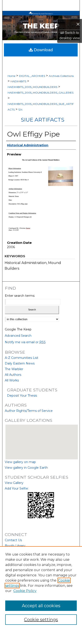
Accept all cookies (41, 605)
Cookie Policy (25, 591)
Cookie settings (41, 619)
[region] (41, 588)
